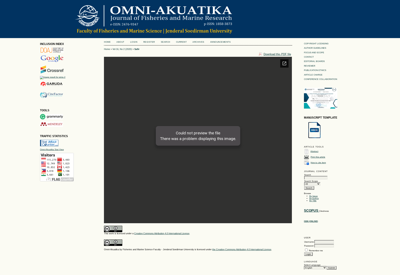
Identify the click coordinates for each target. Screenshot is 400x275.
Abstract (314, 151)
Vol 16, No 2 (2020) (122, 49)
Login (134, 42)
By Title (312, 200)
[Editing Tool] (51, 119)
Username (309, 242)
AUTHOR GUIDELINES (315, 48)
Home (107, 42)
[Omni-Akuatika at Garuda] (51, 86)
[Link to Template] (314, 138)
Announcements (220, 42)
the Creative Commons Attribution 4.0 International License (241, 249)
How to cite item (318, 162)
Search (165, 42)
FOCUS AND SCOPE (314, 52)
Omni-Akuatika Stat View (52, 149)
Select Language (312, 265)
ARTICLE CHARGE (313, 75)
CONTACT (309, 57)
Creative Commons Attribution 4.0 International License (161, 233)
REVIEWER (309, 66)
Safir (136, 49)
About (120, 42)
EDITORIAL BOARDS (314, 61)
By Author (314, 198)
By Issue (313, 196)
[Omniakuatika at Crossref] (52, 73)
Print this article (318, 157)
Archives (198, 42)
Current (181, 42)
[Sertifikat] (320, 108)
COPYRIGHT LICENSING (316, 43)
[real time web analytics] (49, 145)
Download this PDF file (277, 54)
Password (309, 246)
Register (149, 42)
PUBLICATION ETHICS (315, 70)
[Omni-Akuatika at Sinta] (52, 77)
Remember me (316, 250)
